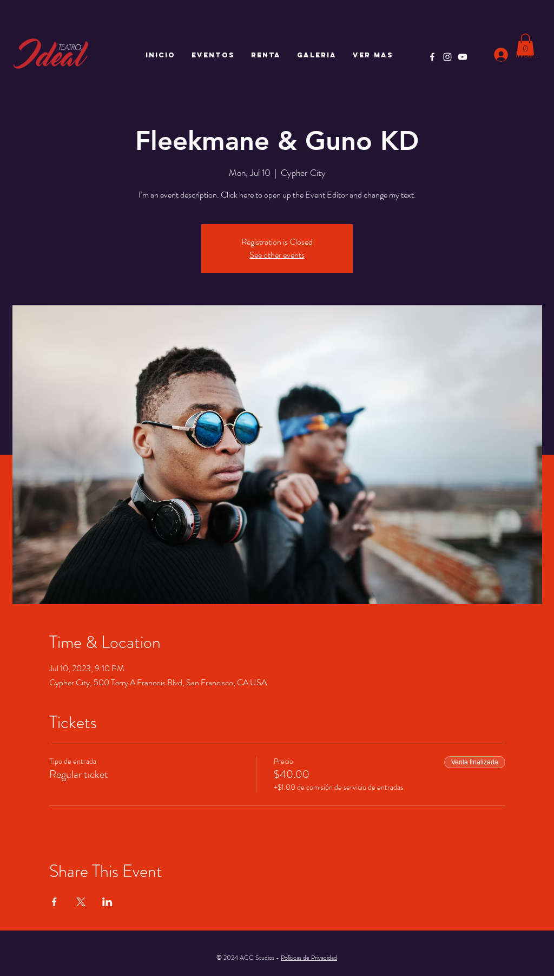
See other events (277, 254)
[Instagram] (447, 56)
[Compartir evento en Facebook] (54, 902)
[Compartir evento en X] (81, 902)
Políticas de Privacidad (309, 957)
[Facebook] (432, 56)
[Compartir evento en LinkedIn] (107, 902)
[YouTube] (462, 56)
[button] (525, 45)
